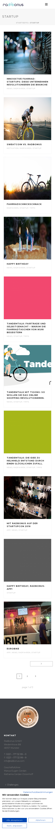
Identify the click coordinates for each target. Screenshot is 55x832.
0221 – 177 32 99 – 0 (16, 754)
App (9, 530)
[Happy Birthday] (33, 238)
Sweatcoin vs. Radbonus (24, 144)
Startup (30, 88)
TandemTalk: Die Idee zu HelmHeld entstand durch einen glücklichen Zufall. (25, 460)
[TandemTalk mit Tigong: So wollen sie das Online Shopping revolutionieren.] (33, 366)
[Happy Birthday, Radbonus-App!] (33, 560)
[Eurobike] (33, 623)
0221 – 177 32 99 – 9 (16, 757)
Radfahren (19, 88)
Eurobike (13, 648)
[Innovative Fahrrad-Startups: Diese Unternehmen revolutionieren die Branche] (33, 53)
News (9, 88)
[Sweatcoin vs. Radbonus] (33, 118)
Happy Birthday (18, 264)
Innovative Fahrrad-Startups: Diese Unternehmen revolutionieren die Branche (27, 81)
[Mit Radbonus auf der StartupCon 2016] (33, 497)
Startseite (22, 23)
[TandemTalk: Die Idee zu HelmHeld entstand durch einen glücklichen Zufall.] (33, 432)
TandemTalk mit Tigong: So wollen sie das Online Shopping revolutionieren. (26, 395)
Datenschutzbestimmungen (38, 792)
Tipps (32, 208)
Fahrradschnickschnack (24, 204)
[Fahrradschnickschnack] (33, 178)
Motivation (13, 148)
